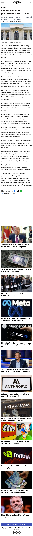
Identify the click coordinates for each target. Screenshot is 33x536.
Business (4, 7)
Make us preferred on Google (9, 193)
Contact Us (10, 524)
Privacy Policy (22, 524)
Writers (16, 524)
